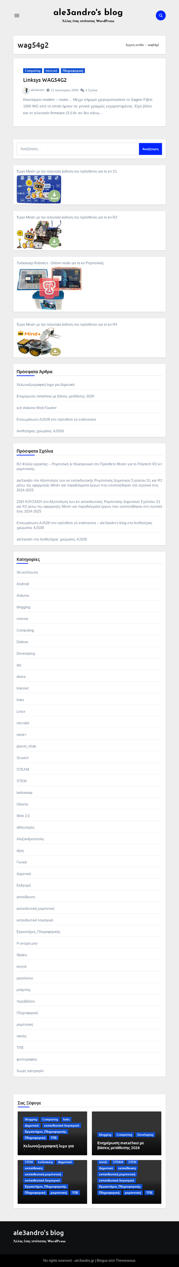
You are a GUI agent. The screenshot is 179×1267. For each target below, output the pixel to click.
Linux (21, 711)
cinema (22, 619)
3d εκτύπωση (27, 572)
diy (19, 665)
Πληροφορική (73, 70)
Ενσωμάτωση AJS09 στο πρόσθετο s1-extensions (56, 419)
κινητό (21, 966)
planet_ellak (26, 746)
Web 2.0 (23, 816)
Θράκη (22, 955)
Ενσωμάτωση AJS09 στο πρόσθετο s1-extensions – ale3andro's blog (71, 523)
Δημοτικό (24, 874)
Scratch (23, 758)
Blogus (102, 1260)
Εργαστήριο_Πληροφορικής (39, 932)
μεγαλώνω (25, 978)
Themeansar (125, 1260)
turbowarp (25, 792)
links (20, 700)
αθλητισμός (26, 827)
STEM (22, 781)
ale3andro (38, 90)
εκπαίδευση (26, 897)
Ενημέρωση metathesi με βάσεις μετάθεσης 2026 (55, 396)
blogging (24, 607)
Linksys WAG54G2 (45, 79)
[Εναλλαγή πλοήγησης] (16, 15)
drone (21, 677)
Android (23, 584)
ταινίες (22, 1036)
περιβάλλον (26, 1001)
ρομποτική (25, 1024)
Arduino (23, 595)
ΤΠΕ (20, 1048)
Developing (26, 653)
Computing (32, 70)
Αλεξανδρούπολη (30, 839)
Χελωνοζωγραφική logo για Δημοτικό (46, 385)
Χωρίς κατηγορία (30, 1071)
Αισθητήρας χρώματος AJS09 (40, 431)
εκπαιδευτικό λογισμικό (35, 920)
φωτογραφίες (27, 1059)
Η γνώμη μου (27, 943)
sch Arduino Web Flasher (37, 408)
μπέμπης (24, 990)
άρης (20, 850)
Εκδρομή (24, 885)
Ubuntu (22, 804)
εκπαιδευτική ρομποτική (35, 908)
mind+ (21, 735)
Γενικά (22, 862)
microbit (23, 723)
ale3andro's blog (88, 13)
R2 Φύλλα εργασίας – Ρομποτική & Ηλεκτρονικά (55, 464)
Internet (51, 70)
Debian (22, 642)
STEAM (23, 769)
